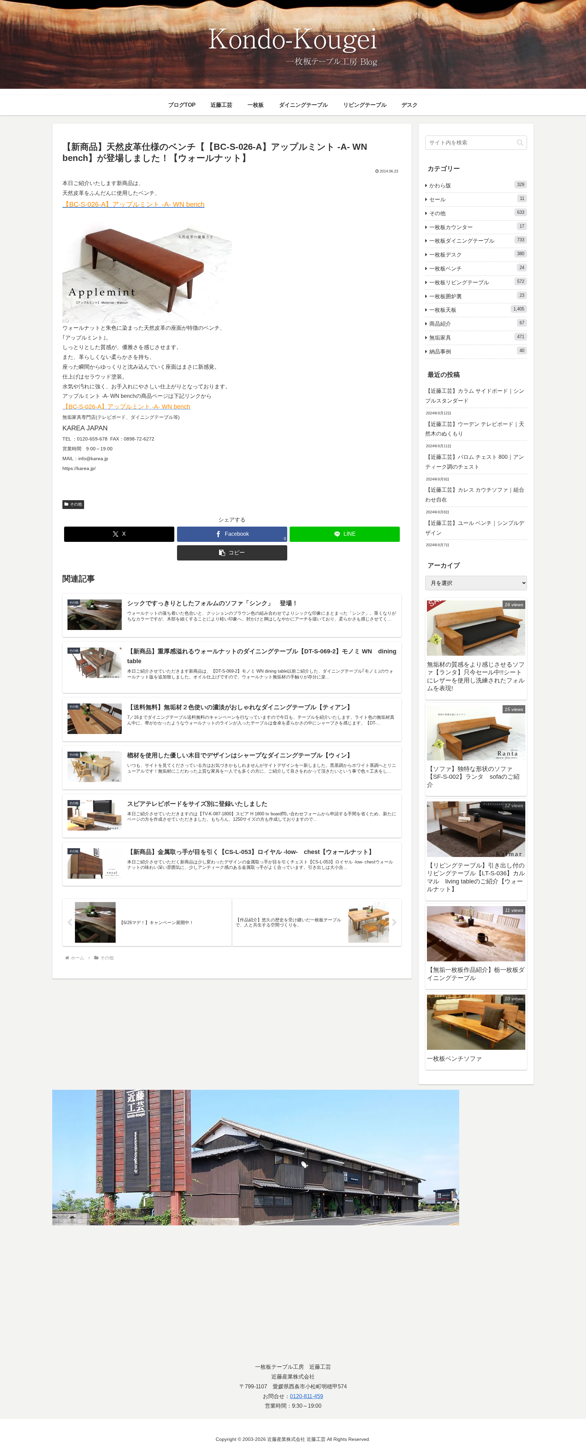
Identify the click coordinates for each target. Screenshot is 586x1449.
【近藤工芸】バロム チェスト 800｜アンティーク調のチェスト (474, 462)
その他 (76, 504)
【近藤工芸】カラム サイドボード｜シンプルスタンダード (474, 396)
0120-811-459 (306, 1396)
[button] (232, 552)
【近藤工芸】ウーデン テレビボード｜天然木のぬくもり (474, 429)
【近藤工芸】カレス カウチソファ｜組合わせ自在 (474, 495)
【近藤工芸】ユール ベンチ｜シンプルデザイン (474, 528)
